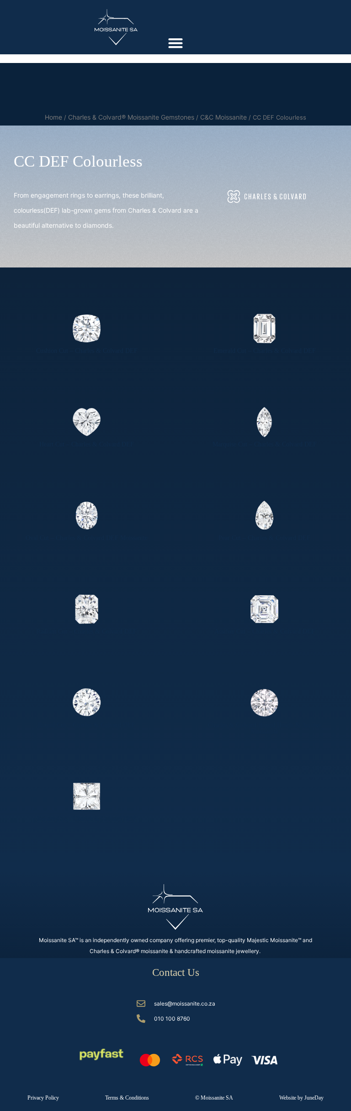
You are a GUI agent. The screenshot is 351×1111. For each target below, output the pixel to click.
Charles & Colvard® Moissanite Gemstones (131, 117)
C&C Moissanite (223, 117)
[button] (175, 42)
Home (53, 117)
